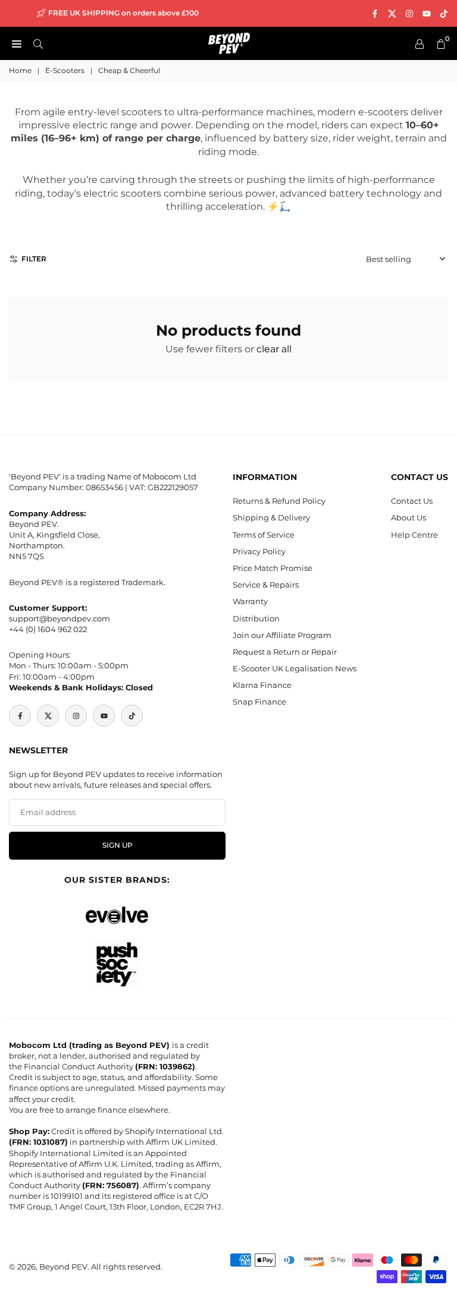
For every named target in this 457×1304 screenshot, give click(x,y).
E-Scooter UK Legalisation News (294, 668)
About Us (408, 517)
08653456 (104, 487)
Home (20, 70)
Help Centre (414, 534)
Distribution (256, 618)
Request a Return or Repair (285, 651)
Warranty (250, 601)
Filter (33, 258)
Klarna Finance (262, 685)
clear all (274, 349)
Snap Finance (259, 701)
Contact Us (412, 501)
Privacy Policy (259, 551)
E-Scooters (64, 70)
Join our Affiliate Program (282, 635)
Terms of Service (264, 534)
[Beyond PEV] (229, 42)
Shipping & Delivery (271, 517)
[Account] (419, 43)
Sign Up (117, 845)
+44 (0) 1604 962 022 (48, 629)
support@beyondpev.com (59, 618)
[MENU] (16, 43)
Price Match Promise (272, 568)
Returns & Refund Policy (279, 501)
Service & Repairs (266, 584)
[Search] (38, 43)
